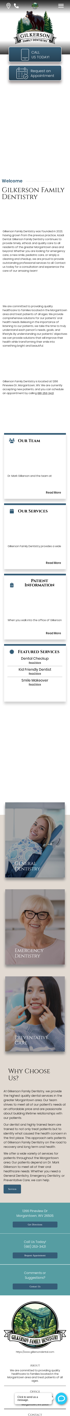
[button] (8, 6)
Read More (53, 493)
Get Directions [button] (35, 1224)
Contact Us (35, 1286)
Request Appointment (35, 1255)
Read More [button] (35, 662)
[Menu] (61, 5)
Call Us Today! (35, 1244)
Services (12, 1189)
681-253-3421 (45, 393)
